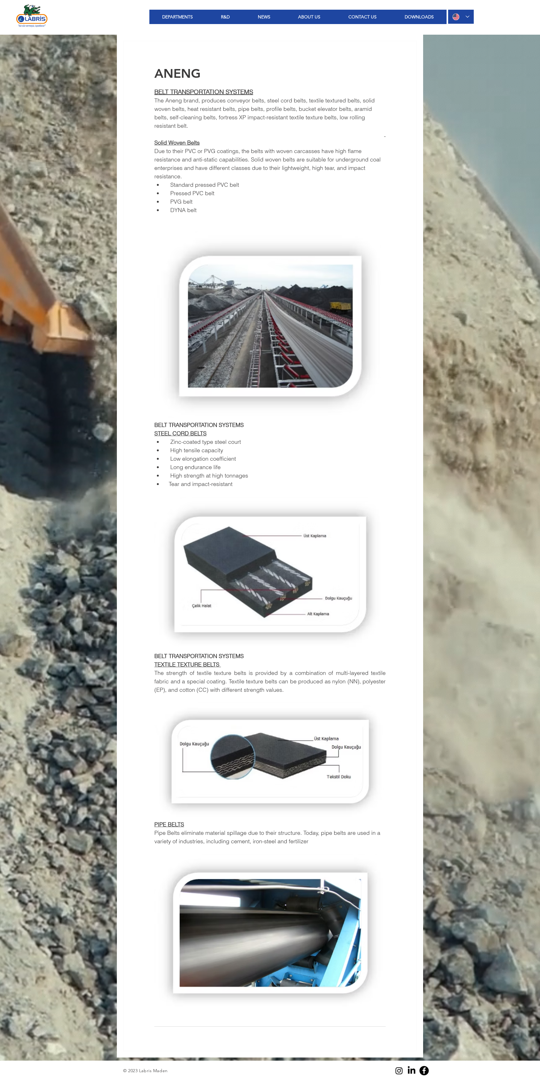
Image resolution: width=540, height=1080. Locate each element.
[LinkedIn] (411, 1070)
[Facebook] (424, 1070)
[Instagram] (399, 1070)
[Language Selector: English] (461, 17)
